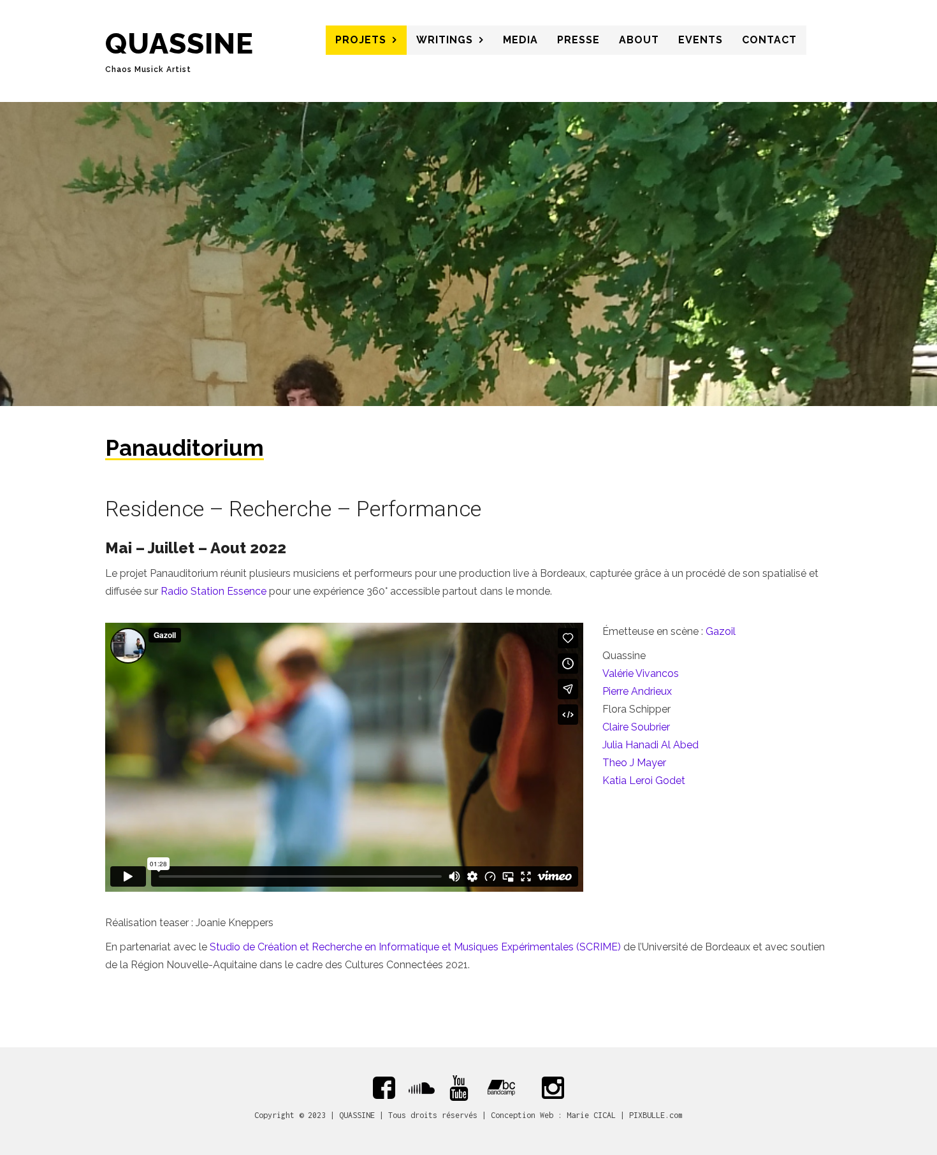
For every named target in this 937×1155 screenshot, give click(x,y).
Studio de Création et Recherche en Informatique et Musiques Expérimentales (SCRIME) (415, 947)
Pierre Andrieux (637, 691)
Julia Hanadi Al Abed (650, 745)
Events (700, 40)
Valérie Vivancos (640, 673)
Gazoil (721, 631)
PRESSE (578, 40)
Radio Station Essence (213, 591)
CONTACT (769, 40)
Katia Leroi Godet (643, 780)
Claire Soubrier (636, 727)
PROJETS (360, 40)
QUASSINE (179, 44)
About (639, 40)
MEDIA (520, 40)
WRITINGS (444, 40)
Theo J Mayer (634, 763)
